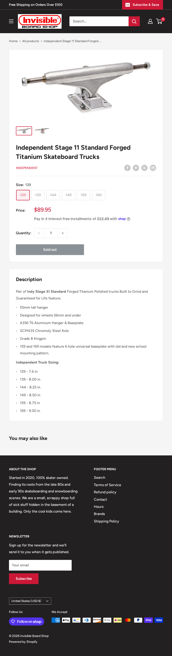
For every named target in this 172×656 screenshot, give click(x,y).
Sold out (50, 249)
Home (13, 41)
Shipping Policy (106, 521)
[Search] (134, 21)
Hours (98, 506)
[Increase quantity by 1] (62, 233)
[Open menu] (11, 21)
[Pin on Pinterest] (136, 167)
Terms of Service (107, 485)
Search (99, 477)
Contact (100, 499)
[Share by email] (153, 167)
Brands (99, 514)
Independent (27, 168)
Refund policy (105, 492)
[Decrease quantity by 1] (39, 233)
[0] (159, 21)
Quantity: (23, 233)
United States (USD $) (26, 601)
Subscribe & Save (146, 5)
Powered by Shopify (23, 642)
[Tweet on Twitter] (144, 167)
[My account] (150, 21)
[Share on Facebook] (127, 167)
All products (30, 41)
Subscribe (24, 578)
